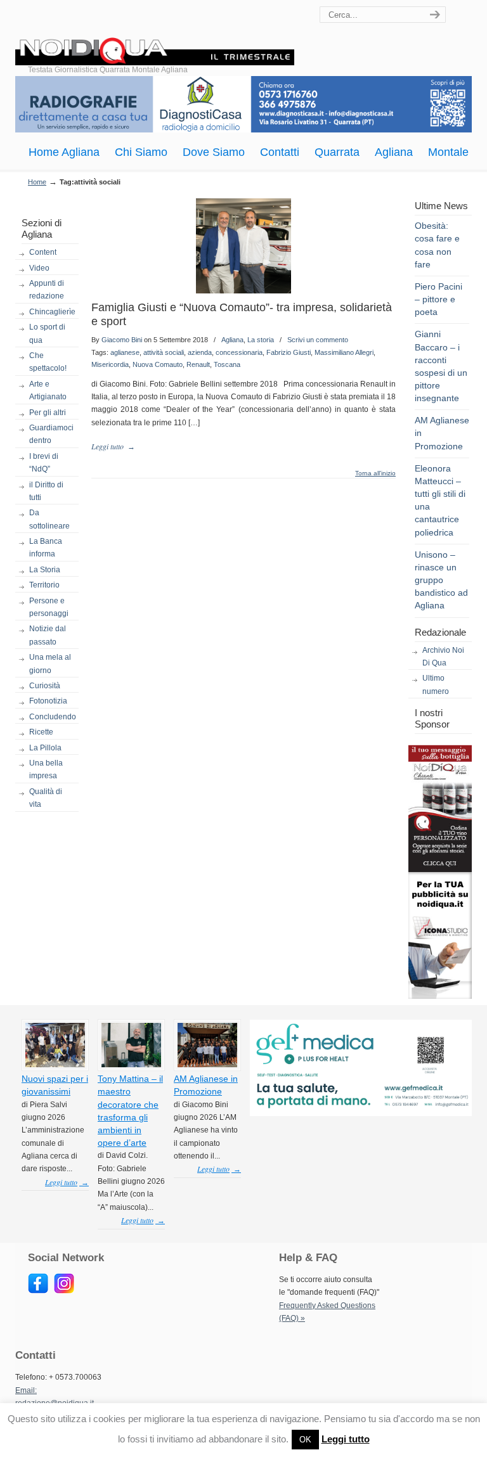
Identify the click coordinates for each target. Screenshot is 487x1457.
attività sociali (163, 352)
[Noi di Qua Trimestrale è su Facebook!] (38, 1291)
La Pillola (45, 747)
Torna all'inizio (375, 473)
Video (39, 268)
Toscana (227, 364)
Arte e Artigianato (48, 390)
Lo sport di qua (47, 333)
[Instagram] (64, 1291)
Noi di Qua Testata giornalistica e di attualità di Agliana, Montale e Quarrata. (154, 34)
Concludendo (52, 716)
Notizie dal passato (47, 635)
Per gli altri (47, 412)
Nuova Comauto (158, 364)
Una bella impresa (46, 769)
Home (37, 182)
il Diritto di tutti (46, 491)
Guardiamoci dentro (51, 434)
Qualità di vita (45, 798)
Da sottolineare (49, 519)
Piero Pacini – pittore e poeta (438, 299)
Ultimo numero (435, 684)
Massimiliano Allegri (344, 352)
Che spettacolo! (48, 362)
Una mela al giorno (50, 663)
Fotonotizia (48, 700)
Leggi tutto (345, 1439)
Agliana (232, 339)
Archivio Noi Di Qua (443, 656)
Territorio (44, 585)
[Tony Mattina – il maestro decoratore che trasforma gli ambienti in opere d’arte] (131, 1064)
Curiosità (44, 685)
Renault (198, 364)
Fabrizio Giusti (288, 352)
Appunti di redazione (46, 289)
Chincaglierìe (52, 311)
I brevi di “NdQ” (43, 462)
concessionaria (239, 352)
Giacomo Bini (121, 339)
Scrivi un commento (317, 339)
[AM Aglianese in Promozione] (207, 1064)
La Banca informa (45, 547)
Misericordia (110, 364)
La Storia (44, 569)
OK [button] (305, 1439)
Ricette (41, 732)
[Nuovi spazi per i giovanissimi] (55, 1064)
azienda (200, 352)
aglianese (125, 352)
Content (42, 252)
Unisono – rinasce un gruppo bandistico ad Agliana (441, 580)
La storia (260, 339)
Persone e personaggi (48, 607)
